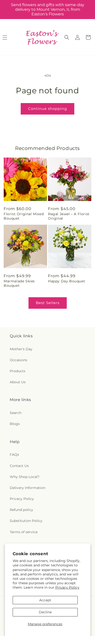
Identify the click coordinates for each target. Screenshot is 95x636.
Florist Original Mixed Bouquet (24, 216)
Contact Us (19, 466)
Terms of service (24, 532)
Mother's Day (21, 349)
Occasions (18, 360)
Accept (45, 600)
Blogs (15, 424)
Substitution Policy (26, 521)
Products (17, 371)
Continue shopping (47, 108)
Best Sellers (47, 302)
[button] (66, 37)
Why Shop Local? (24, 477)
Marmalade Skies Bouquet (19, 283)
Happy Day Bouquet (66, 281)
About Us (18, 382)
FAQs (14, 454)
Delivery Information (27, 488)
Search (15, 413)
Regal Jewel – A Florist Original (69, 216)
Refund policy (21, 510)
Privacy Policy (67, 587)
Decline (45, 612)
